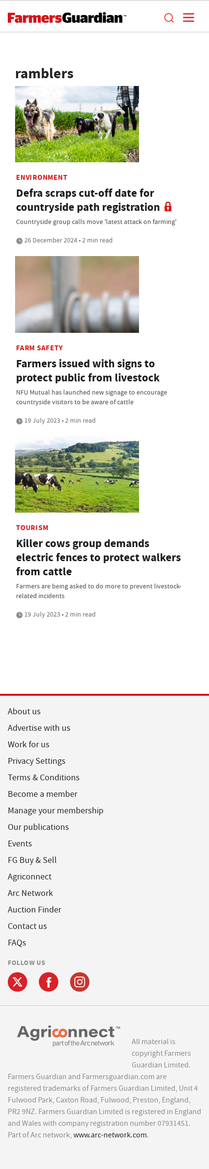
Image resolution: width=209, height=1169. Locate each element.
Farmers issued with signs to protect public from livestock (88, 370)
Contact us (27, 926)
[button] (168, 17)
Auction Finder (34, 909)
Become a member (42, 794)
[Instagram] (79, 982)
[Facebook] (48, 982)
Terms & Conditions (44, 777)
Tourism (32, 528)
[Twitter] (17, 982)
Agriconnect (30, 876)
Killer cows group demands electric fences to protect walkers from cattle (98, 557)
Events (20, 843)
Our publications (38, 827)
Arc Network (30, 893)
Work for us (29, 744)
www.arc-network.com (110, 1135)
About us (24, 711)
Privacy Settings (37, 761)
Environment (41, 177)
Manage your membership (56, 810)
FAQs (17, 942)
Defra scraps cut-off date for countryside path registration (88, 200)
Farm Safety (39, 348)
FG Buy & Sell (32, 860)
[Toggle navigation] (185, 17)
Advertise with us (39, 728)
